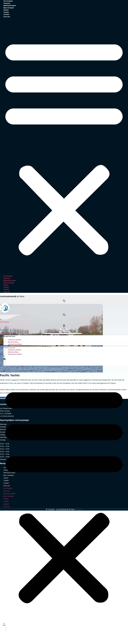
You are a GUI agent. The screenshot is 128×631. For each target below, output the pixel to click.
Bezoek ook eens (9, 336)
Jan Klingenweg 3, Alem (8, 333)
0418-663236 (4, 322)
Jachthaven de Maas (14, 340)
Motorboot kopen (9, 5)
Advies (6, 10)
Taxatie (6, 287)
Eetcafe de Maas (13, 342)
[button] (64, 146)
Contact (6, 14)
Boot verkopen (8, 8)
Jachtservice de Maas (15, 344)
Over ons (6, 17)
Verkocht (6, 278)
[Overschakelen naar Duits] (8, 364)
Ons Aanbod (7, 276)
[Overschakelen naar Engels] (8, 362)
